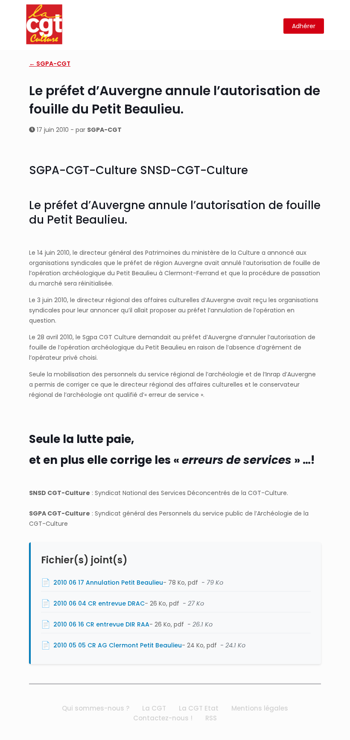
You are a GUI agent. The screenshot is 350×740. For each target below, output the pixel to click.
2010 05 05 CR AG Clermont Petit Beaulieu (117, 645)
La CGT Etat (199, 708)
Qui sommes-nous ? (95, 708)
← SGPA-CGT (49, 63)
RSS (211, 718)
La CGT (154, 708)
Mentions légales (259, 708)
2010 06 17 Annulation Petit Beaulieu (108, 582)
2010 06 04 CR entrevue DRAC (99, 603)
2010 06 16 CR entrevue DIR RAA (101, 624)
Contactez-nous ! (162, 718)
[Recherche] (271, 26)
